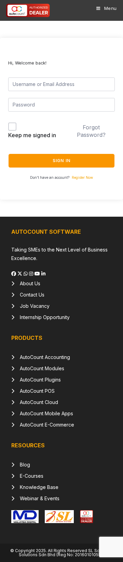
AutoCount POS (34, 391)
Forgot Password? (91, 131)
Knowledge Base (36, 487)
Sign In (61, 160)
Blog (22, 464)
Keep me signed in (32, 135)
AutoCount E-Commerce (44, 425)
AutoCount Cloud (36, 402)
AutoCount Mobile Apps (43, 413)
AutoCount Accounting (42, 357)
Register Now (82, 177)
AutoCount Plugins (37, 380)
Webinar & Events (36, 498)
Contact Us (29, 295)
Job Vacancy (32, 306)
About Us (27, 283)
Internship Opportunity (42, 317)
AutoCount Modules (39, 368)
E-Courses (28, 476)
